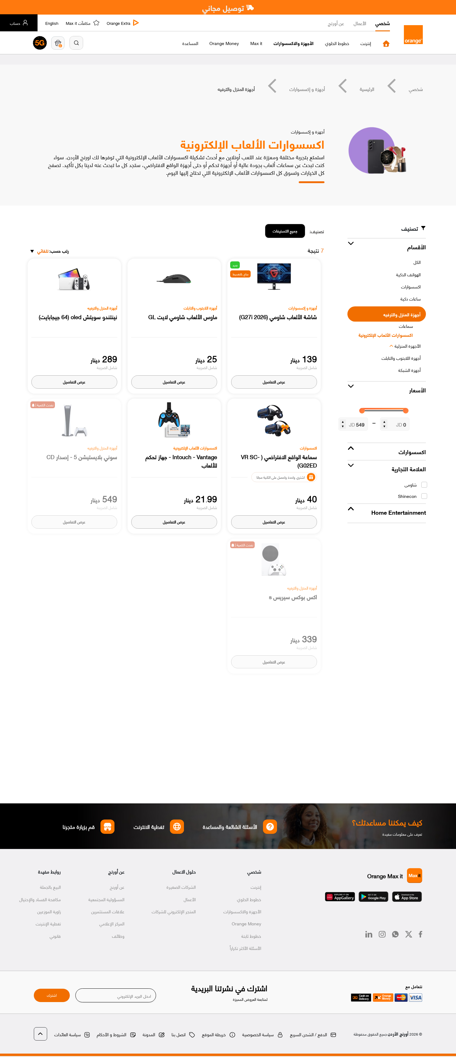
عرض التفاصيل (274, 381)
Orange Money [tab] (224, 43)
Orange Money (246, 923)
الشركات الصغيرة (181, 887)
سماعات (406, 326)
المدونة (149, 1034)
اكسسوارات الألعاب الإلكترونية (386, 335)
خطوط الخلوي (249, 899)
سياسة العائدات (67, 1034)
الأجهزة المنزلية (408, 346)
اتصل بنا (179, 1034)
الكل (417, 262)
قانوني (55, 936)
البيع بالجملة (50, 887)
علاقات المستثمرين (107, 911)
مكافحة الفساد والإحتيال (40, 899)
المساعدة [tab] (190, 43)
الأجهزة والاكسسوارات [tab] (294, 43)
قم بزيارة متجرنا (79, 826)
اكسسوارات (411, 286)
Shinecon (407, 496)
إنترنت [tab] (365, 43)
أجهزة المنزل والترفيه (402, 314)
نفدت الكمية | (43, 404)
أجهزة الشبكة (409, 370)
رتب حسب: (53, 251)
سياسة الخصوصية (258, 1034)
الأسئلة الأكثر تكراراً (245, 948)
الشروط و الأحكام (111, 1034)
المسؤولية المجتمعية (106, 899)
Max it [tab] (256, 43)
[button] (76, 43)
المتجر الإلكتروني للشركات (174, 911)
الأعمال (360, 23)
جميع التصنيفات (285, 230)
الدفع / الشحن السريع (308, 1034)
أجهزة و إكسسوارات (307, 88)
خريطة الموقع (214, 1034)
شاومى (411, 484)
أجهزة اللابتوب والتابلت (401, 358)
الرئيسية (367, 88)
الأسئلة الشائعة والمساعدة (230, 826)
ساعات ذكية (410, 298)
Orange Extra (118, 23)
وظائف (118, 936)
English (51, 23)
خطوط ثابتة (251, 936)
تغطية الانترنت (149, 826)
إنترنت (256, 887)
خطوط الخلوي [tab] (337, 43)
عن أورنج (336, 23)
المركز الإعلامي (111, 923)
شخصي (382, 23)
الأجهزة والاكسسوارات (242, 911)
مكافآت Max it (78, 23)
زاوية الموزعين (49, 911)
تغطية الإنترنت (48, 923)
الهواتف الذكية (408, 274)
